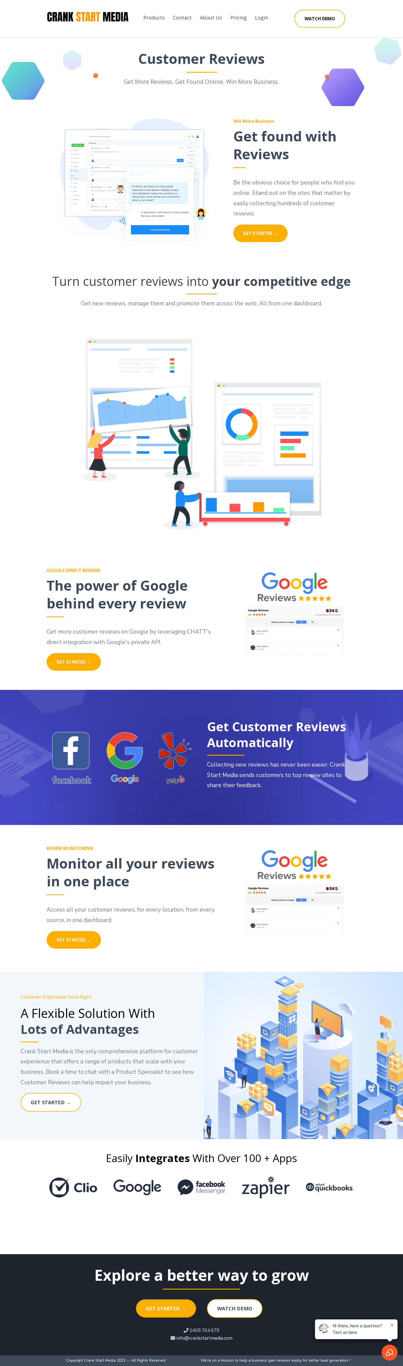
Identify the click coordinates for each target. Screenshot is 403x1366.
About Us (211, 17)
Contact (182, 17)
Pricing (238, 17)
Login (261, 17)
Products (154, 17)
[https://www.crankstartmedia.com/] (88, 17)
